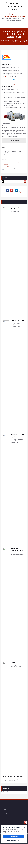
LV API (13, 662)
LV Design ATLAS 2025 (17, 321)
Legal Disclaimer (6, 806)
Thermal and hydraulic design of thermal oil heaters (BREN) (15, 41)
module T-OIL (7, 76)
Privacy (4, 809)
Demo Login (5, 813)
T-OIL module (6, 166)
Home (2, 40)
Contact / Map (6, 816)
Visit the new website (13, 836)
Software (7, 40)
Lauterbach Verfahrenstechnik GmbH (14, 15)
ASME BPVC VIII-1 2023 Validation (13, 776)
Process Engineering (14, 40)
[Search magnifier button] (25, 181)
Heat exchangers (23, 40)
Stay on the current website (13, 840)
